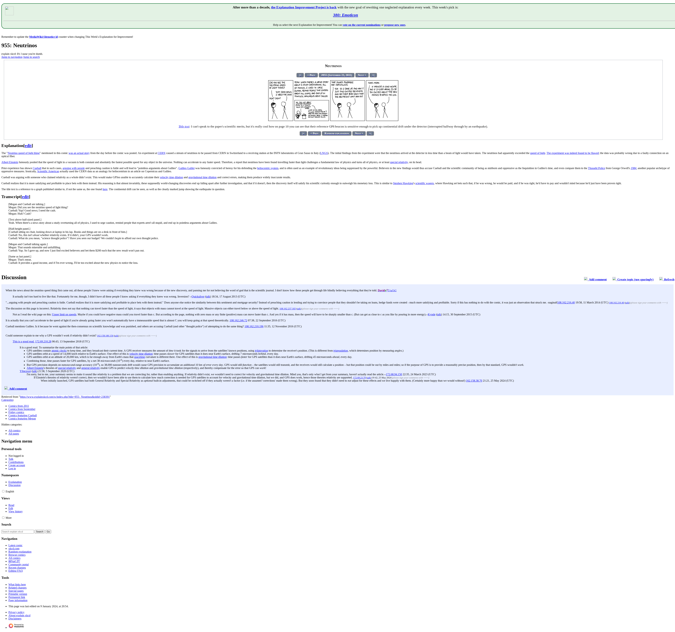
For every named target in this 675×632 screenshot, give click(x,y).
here (105, 189)
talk (208, 296)
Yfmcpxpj (25, 371)
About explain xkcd (19, 615)
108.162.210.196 (254, 326)
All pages (13, 433)
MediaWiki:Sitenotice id (43, 36)
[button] (3, 491)
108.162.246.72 (238, 320)
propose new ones (394, 24)
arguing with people (74, 168)
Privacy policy (16, 612)
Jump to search (31, 56)
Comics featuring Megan (22, 418)
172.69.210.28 (43, 341)
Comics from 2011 (18, 405)
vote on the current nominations (362, 24)
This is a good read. (23, 341)
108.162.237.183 (287, 308)
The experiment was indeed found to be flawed (573, 153)
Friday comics (16, 412)
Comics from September (21, 409)
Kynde (431, 314)
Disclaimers (14, 618)
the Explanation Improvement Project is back (304, 7)
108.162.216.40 (566, 302)
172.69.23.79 (359, 377)
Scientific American (48, 171)
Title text (184, 126)
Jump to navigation (11, 56)
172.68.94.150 (394, 374)
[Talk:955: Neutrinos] (585, 279)
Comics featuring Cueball (22, 415)
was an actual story (79, 153)
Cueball (37, 168)
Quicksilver (198, 296)
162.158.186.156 (105, 335)
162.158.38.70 (474, 380)
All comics (14, 430)
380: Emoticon (345, 15)
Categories (7, 399)
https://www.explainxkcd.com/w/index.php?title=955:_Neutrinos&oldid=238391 (65, 396)
